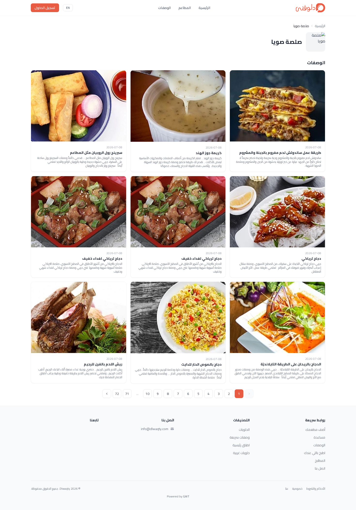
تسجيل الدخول (45, 8)
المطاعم (184, 7)
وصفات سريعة (240, 437)
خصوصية (297, 489)
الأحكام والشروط (315, 489)
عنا (286, 489)
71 (127, 394)
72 (117, 394)
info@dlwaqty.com (154, 428)
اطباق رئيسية (241, 445)
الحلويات (244, 429)
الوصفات (164, 7)
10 (147, 394)
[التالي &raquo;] (106, 393)
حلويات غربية (241, 453)
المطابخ (320, 460)
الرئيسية (204, 7)
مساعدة (319, 437)
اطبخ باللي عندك (314, 453)
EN (68, 7)
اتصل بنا (320, 468)
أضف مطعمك (315, 429)
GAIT (186, 496)
